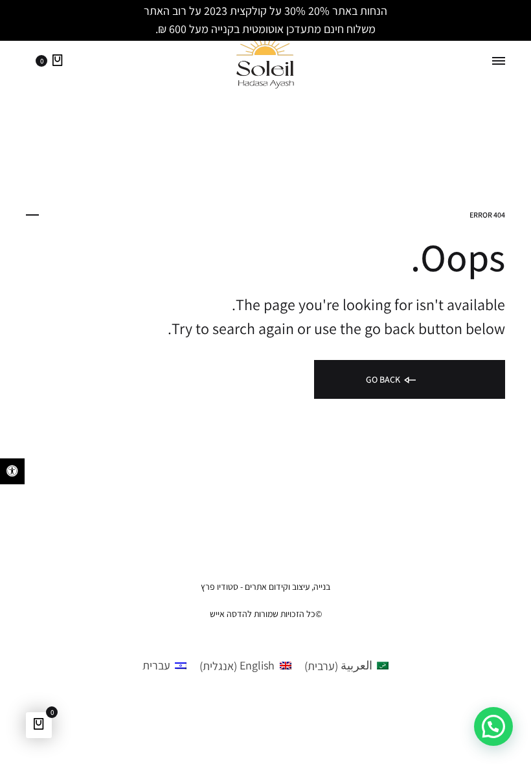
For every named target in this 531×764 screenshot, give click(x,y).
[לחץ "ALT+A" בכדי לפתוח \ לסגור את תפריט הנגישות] (12, 471)
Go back (384, 379)
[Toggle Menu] (498, 61)
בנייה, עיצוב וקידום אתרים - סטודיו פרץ (265, 586)
